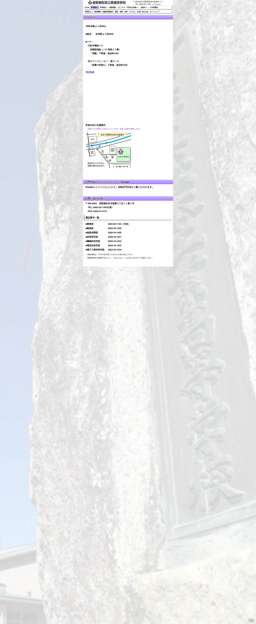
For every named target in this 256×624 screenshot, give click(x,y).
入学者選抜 (154, 7)
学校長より (89, 11)
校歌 (116, 11)
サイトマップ (154, 11)
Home (87, 7)
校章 (121, 11)
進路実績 (112, 7)
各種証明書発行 (108, 11)
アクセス (157, 4)
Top (251, 620)
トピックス (121, 7)
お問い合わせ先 (142, 11)
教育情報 (97, 11)
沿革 (126, 11)
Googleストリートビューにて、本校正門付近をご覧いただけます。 (120, 186)
